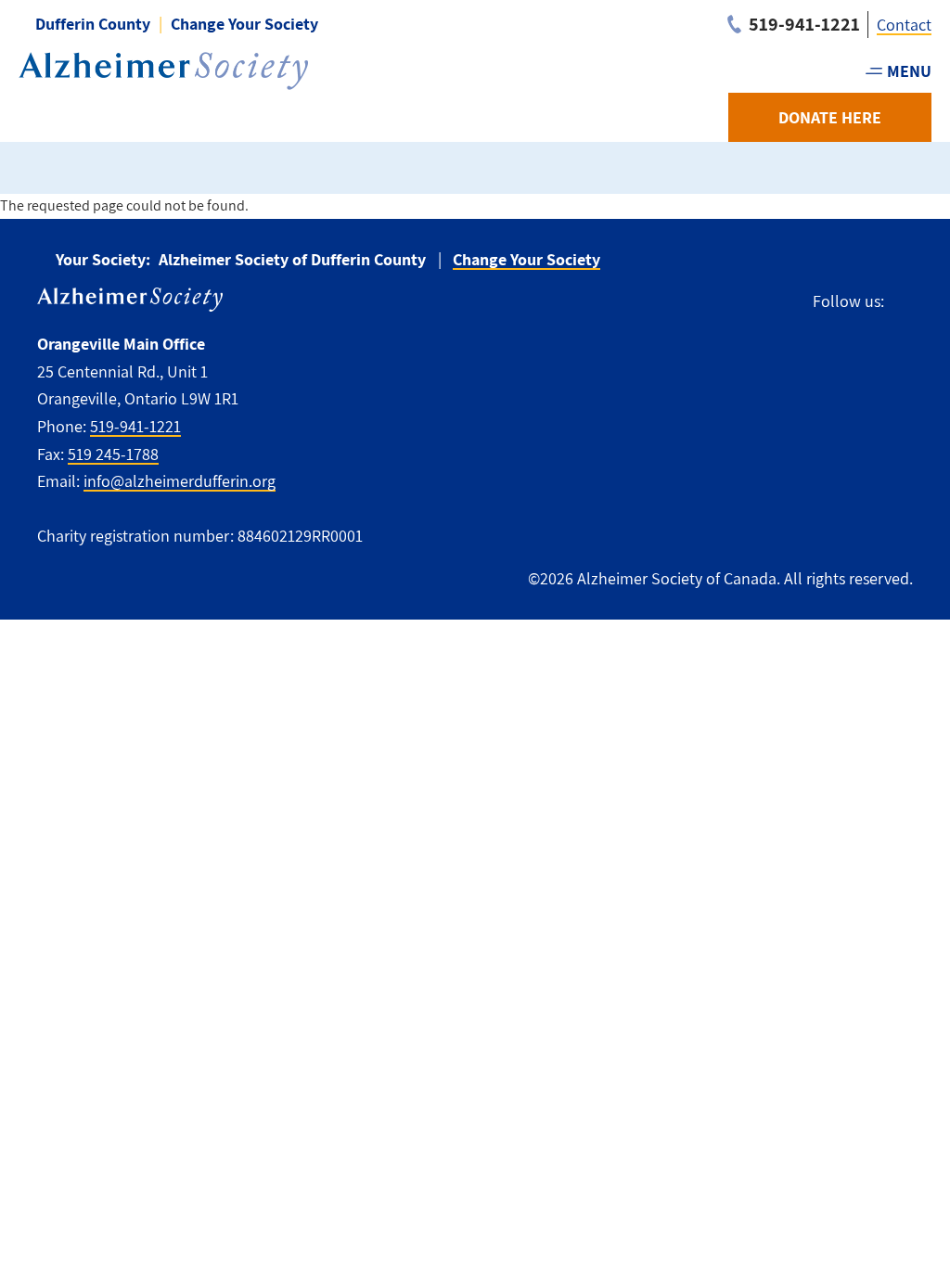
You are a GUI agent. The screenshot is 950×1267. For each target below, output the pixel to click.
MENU (909, 71)
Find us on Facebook (907, 302)
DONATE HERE (829, 117)
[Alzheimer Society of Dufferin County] (163, 71)
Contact (904, 24)
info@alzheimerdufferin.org (179, 481)
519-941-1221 (135, 426)
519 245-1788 (113, 454)
